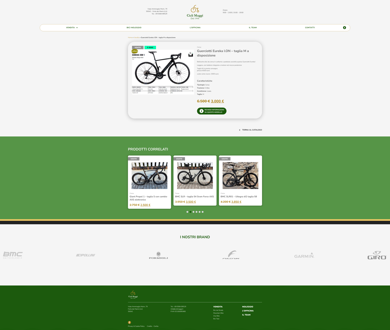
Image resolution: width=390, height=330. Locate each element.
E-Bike (150, 47)
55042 (130, 311)
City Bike (216, 316)
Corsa (199, 47)
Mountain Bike (218, 313)
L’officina (248, 311)
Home (130, 37)
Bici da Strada (218, 310)
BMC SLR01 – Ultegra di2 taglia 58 (239, 196)
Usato (138, 47)
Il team (246, 315)
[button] (190, 53)
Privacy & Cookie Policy (136, 326)
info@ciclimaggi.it (177, 309)
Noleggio (247, 306)
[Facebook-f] (344, 27)
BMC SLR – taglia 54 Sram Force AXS (194, 196)
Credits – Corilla (152, 326)
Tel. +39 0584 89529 (159, 14)
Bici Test (216, 319)
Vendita (136, 37)
